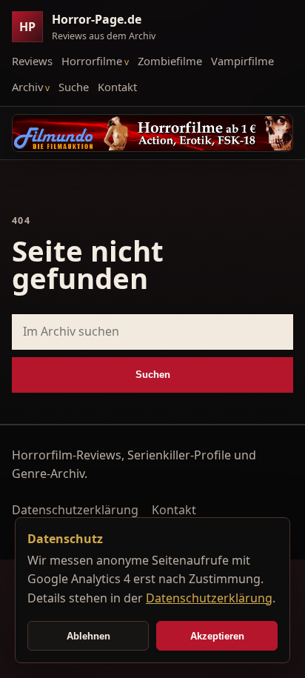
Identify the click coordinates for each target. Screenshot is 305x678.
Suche (73, 86)
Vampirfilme (242, 60)
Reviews (32, 60)
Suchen (152, 374)
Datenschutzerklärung (75, 510)
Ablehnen (88, 636)
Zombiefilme (170, 60)
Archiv (27, 86)
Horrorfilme (91, 60)
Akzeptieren (217, 636)
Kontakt (117, 86)
